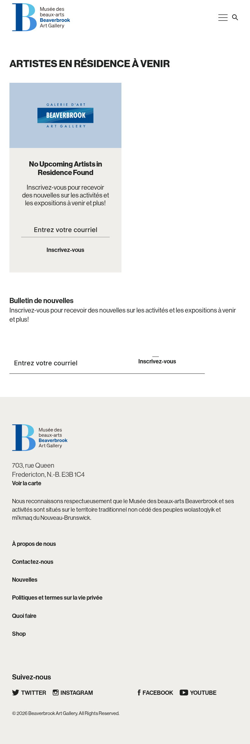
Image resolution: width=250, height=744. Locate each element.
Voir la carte (26, 483)
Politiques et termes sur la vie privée (57, 597)
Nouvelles (24, 579)
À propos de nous (34, 543)
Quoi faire (24, 616)
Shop (19, 633)
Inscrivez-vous (65, 250)
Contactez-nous (32, 561)
